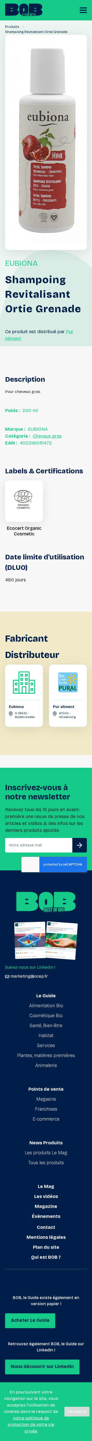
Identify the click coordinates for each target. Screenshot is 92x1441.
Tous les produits (46, 1163)
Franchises (46, 1109)
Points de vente (46, 1089)
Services (46, 1045)
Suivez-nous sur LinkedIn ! (30, 967)
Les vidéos (46, 1196)
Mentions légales (46, 1237)
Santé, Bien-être (46, 1025)
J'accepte (76, 1411)
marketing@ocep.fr (29, 976)
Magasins (46, 1099)
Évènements (46, 1216)
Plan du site (46, 1247)
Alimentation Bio (46, 1005)
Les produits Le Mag (46, 1153)
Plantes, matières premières (46, 1055)
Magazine (46, 1206)
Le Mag (46, 1186)
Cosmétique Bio (46, 1015)
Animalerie (46, 1065)
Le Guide (46, 996)
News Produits (46, 1143)
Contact (46, 1227)
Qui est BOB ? (46, 1257)
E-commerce (46, 1119)
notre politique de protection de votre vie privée (31, 1424)
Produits (12, 27)
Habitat (46, 1035)
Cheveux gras (47, 436)
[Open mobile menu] (83, 10)
